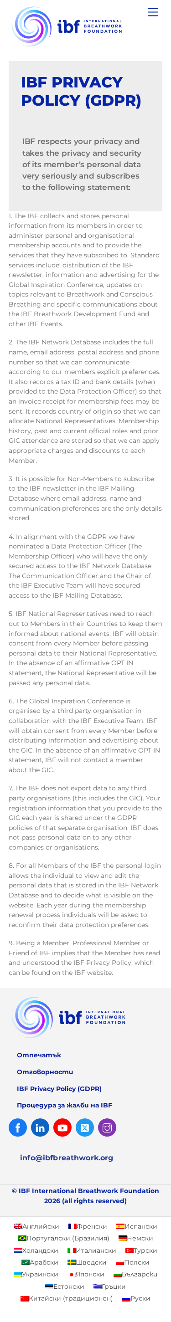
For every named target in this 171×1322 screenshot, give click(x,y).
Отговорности (45, 1072)
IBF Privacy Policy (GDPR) (59, 1089)
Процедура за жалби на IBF (64, 1105)
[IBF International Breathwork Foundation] (83, 46)
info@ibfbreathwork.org (67, 1157)
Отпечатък (39, 1055)
